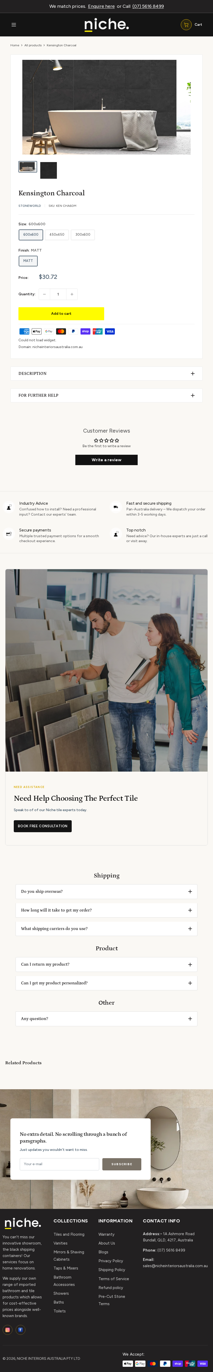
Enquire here (101, 6)
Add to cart (61, 313)
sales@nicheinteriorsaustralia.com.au (175, 1266)
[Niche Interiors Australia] (106, 25)
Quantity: (27, 294)
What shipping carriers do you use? (54, 928)
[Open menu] (14, 25)
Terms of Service (113, 1279)
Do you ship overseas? (42, 891)
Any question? (34, 1018)
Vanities (61, 1243)
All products (33, 45)
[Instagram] (7, 1330)
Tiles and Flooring (69, 1234)
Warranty (106, 1234)
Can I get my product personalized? (54, 983)
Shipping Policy (111, 1269)
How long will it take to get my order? (56, 910)
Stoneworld (29, 206)
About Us (106, 1243)
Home (14, 45)
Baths (59, 1302)
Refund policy (110, 1287)
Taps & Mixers (66, 1268)
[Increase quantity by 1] (71, 294)
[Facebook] (20, 1330)
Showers (61, 1293)
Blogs (103, 1252)
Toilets (60, 1311)
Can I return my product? (45, 964)
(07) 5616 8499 (148, 6)
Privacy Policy (110, 1261)
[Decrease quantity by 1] (44, 294)
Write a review (106, 459)
